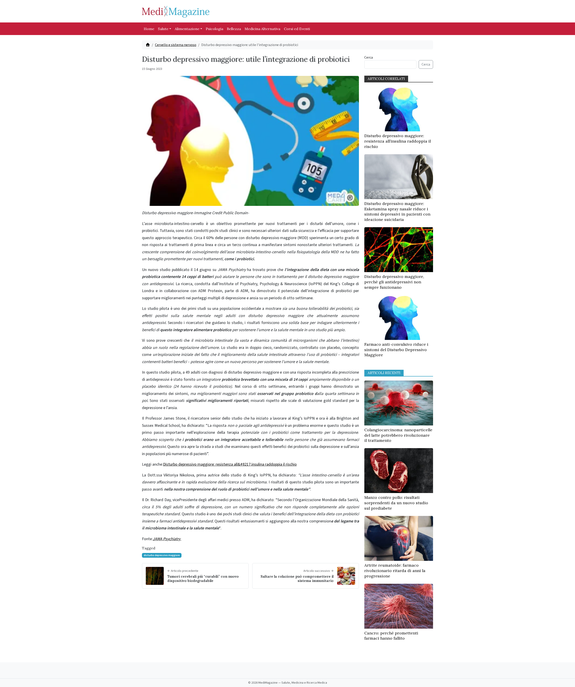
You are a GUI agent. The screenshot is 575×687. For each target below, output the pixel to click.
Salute (163, 28)
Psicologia (214, 28)
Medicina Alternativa (262, 28)
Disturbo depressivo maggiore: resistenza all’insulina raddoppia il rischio (397, 141)
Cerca (368, 57)
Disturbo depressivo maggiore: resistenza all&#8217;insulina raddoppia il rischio (230, 464)
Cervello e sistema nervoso (175, 44)
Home (149, 28)
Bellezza (234, 28)
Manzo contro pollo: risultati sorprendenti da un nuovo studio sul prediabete (396, 503)
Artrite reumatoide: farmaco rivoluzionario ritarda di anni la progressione (394, 571)
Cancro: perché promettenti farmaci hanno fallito (391, 635)
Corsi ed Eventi (297, 28)
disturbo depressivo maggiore (162, 555)
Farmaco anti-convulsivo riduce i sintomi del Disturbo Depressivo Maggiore (396, 350)
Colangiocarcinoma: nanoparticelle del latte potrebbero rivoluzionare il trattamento (398, 435)
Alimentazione (187, 28)
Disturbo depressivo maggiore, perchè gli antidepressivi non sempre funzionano (394, 282)
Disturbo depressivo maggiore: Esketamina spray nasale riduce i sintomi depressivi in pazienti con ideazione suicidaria (397, 211)
